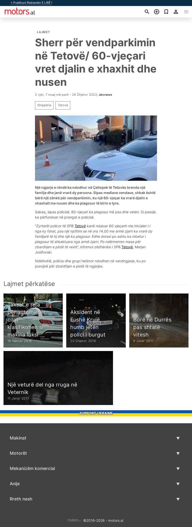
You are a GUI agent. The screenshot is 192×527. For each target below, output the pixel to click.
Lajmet (43, 32)
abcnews (105, 94)
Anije (15, 483)
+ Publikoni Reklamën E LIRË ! (31, 2)
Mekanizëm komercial (32, 468)
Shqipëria (44, 105)
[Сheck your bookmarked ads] (166, 12)
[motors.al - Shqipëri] (74, 520)
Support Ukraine (96, 413)
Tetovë (63, 105)
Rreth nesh (21, 499)
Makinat (18, 437)
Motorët (18, 453)
